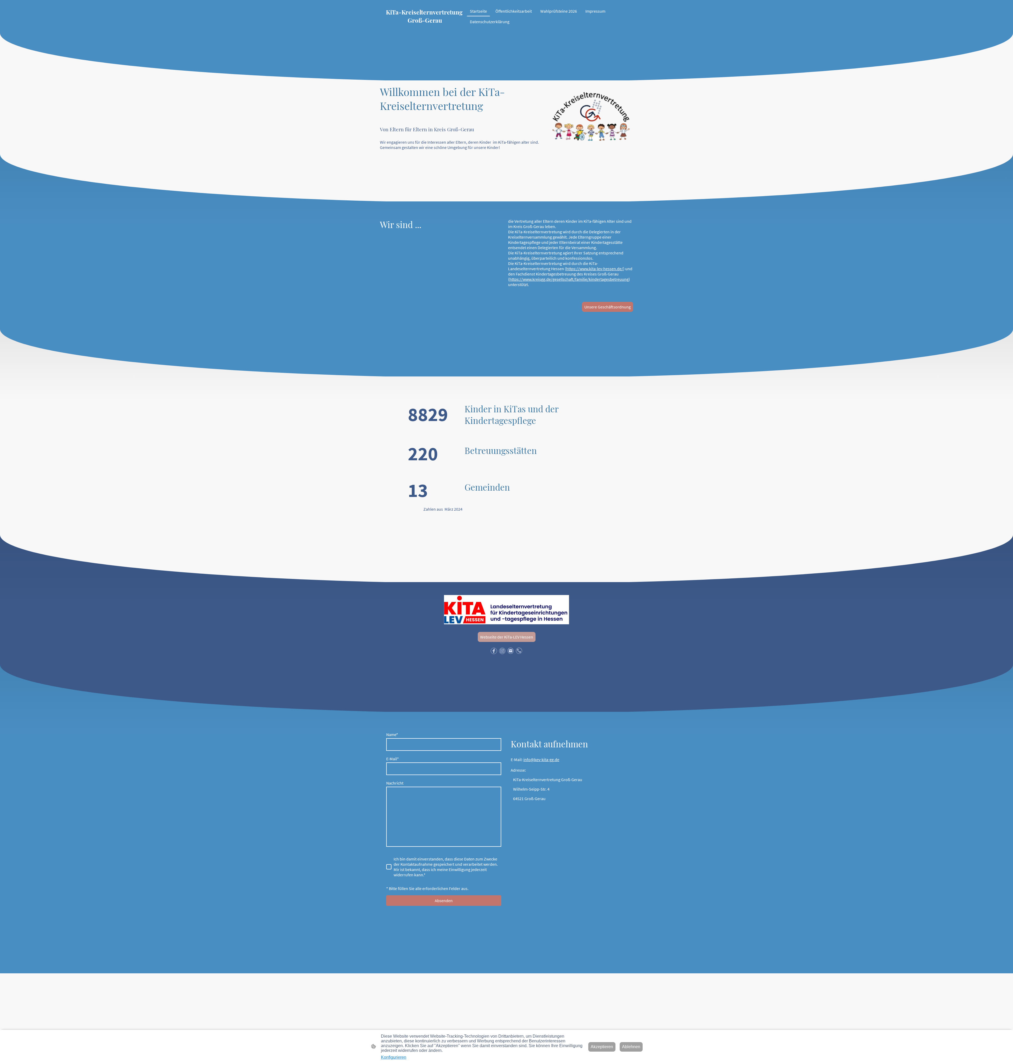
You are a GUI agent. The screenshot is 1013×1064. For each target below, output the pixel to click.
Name (392, 734)
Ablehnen (631, 1046)
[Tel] (519, 651)
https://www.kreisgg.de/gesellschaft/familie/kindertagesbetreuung (569, 279)
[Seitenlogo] (425, 28)
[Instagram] (502, 651)
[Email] (511, 651)
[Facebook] (494, 651)
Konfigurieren (393, 1057)
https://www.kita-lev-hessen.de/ (594, 268)
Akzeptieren (602, 1046)
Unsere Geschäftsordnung (607, 306)
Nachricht (394, 783)
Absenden (444, 900)
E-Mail (392, 758)
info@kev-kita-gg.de (541, 759)
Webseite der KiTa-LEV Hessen (506, 637)
